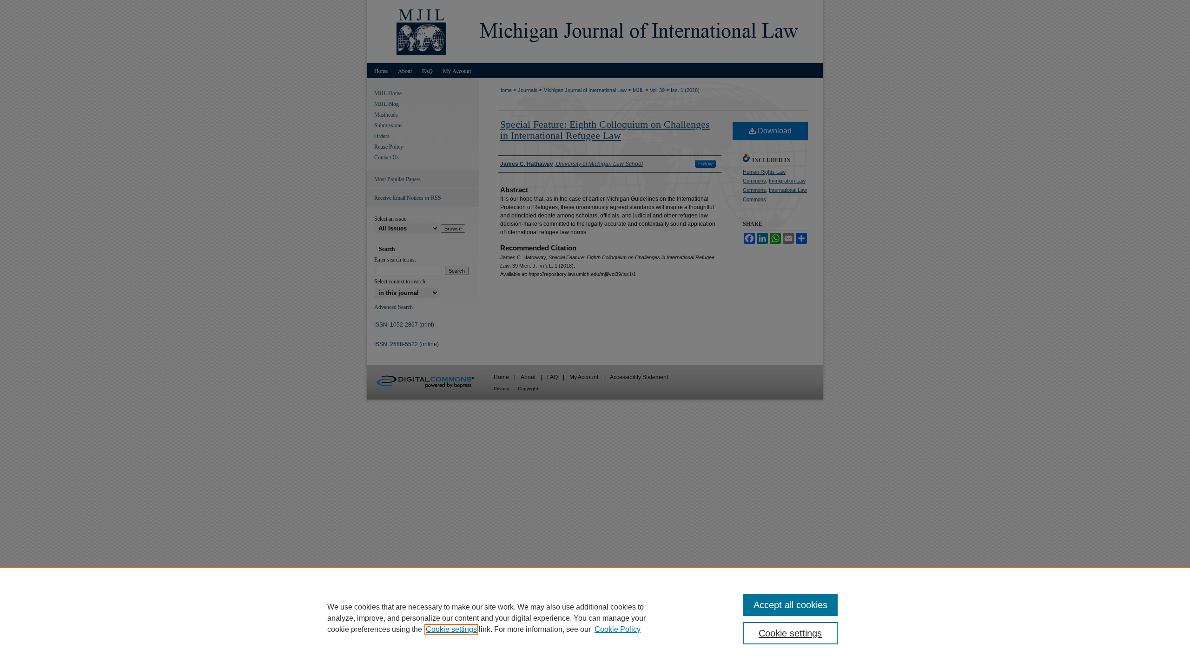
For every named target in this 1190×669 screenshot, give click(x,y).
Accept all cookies (790, 605)
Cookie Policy (618, 629)
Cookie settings (451, 629)
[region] (595, 618)
